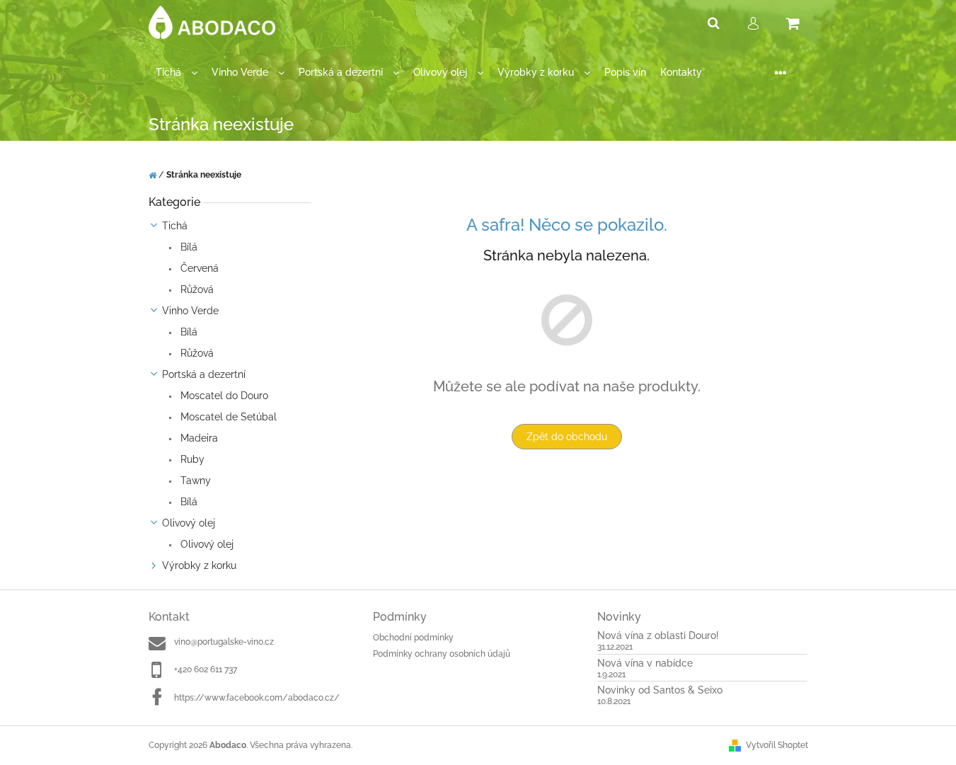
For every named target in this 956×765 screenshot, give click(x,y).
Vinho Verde (190, 310)
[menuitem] (177, 72)
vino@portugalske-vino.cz (224, 642)
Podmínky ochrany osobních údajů (441, 654)
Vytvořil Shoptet (777, 745)
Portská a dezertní (204, 374)
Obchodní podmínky (413, 638)
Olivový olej (188, 523)
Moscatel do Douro (223, 395)
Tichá (175, 225)
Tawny (194, 480)
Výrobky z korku (199, 565)
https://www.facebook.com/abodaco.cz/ (257, 698)
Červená (198, 268)
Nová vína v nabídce (645, 663)
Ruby (191, 459)
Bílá (187, 247)
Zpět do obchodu (566, 436)
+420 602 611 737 (205, 669)
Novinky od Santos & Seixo (659, 690)
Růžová (196, 289)
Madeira (198, 438)
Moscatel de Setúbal (227, 416)
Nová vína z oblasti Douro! (658, 636)
